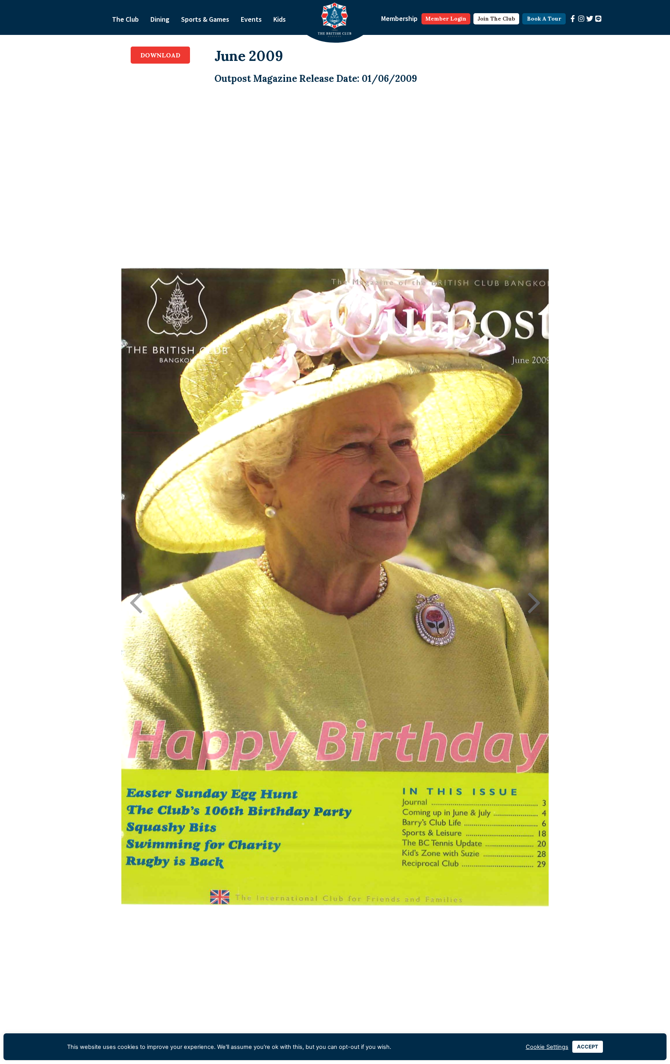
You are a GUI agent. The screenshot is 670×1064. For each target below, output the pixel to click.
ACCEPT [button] (587, 1046)
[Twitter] (590, 19)
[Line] (598, 19)
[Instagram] (581, 19)
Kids (279, 19)
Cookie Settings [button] (547, 1046)
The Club (125, 19)
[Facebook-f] (573, 19)
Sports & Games (205, 19)
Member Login (445, 18)
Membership (399, 18)
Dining (159, 19)
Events (251, 19)
